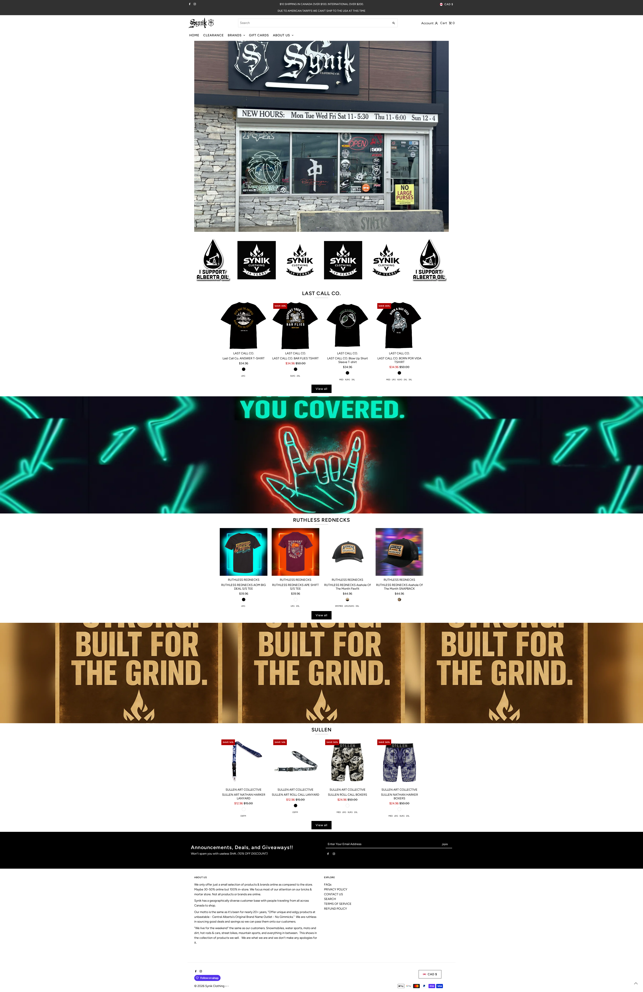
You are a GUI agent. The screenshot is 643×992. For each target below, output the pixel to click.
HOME (194, 35)
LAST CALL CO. (321, 293)
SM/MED (339, 606)
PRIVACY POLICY (335, 889)
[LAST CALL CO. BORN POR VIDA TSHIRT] (399, 325)
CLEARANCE (213, 35)
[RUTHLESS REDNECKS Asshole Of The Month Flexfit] (347, 552)
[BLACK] (243, 369)
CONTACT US (333, 894)
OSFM (243, 816)
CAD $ (448, 4)
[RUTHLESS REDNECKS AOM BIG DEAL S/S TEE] (243, 552)
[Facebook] (189, 4)
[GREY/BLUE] (243, 809)
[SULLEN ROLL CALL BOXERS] (347, 761)
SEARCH (330, 899)
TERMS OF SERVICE (337, 904)
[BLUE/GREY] (399, 809)
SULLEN (321, 730)
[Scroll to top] (636, 983)
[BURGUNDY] (295, 599)
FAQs (327, 884)
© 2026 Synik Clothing (209, 986)
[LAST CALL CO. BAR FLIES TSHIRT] (295, 325)
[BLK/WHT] (347, 805)
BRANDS (235, 35)
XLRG (292, 376)
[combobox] (313, 23)
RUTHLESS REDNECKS (321, 520)
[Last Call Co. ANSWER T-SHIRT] (243, 325)
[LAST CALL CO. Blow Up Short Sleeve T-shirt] (347, 325)
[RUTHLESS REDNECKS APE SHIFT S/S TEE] (295, 552)
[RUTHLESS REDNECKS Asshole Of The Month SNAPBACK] (399, 552)
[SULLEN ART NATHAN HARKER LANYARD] (243, 761)
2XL (298, 376)
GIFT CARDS (259, 35)
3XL (353, 379)
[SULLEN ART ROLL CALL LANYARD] (295, 761)
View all (321, 389)
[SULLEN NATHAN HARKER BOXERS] (399, 761)
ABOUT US (281, 35)
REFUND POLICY (335, 908)
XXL (357, 606)
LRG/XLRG (349, 606)
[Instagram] (194, 4)
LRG (243, 376)
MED (341, 379)
